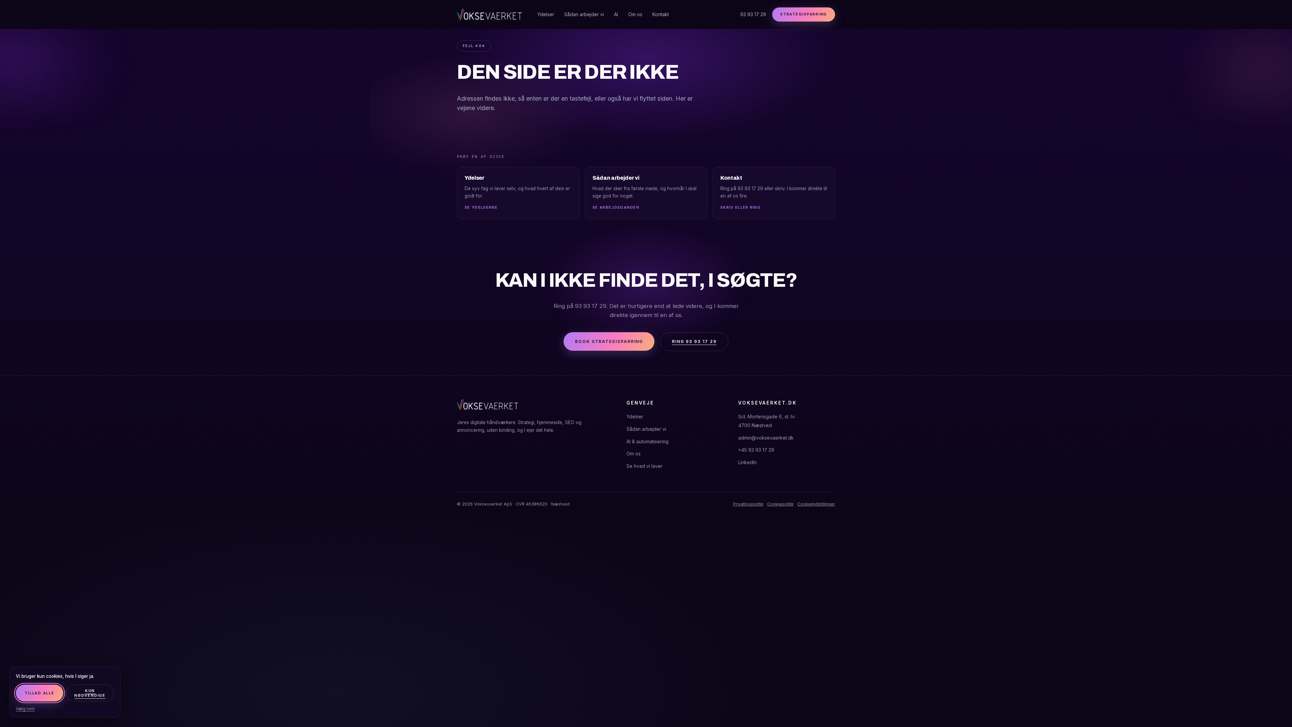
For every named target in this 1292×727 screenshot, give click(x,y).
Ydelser (545, 14)
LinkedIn (747, 462)
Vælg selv (25, 708)
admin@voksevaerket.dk (766, 438)
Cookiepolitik (780, 504)
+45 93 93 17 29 (756, 450)
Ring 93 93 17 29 (694, 341)
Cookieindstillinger (816, 504)
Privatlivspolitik (748, 504)
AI (616, 14)
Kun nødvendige (90, 693)
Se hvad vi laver (644, 466)
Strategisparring (803, 14)
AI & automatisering (647, 441)
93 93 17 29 (753, 14)
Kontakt (660, 14)
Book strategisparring (609, 341)
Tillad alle (39, 693)
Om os (635, 14)
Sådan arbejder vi (584, 14)
